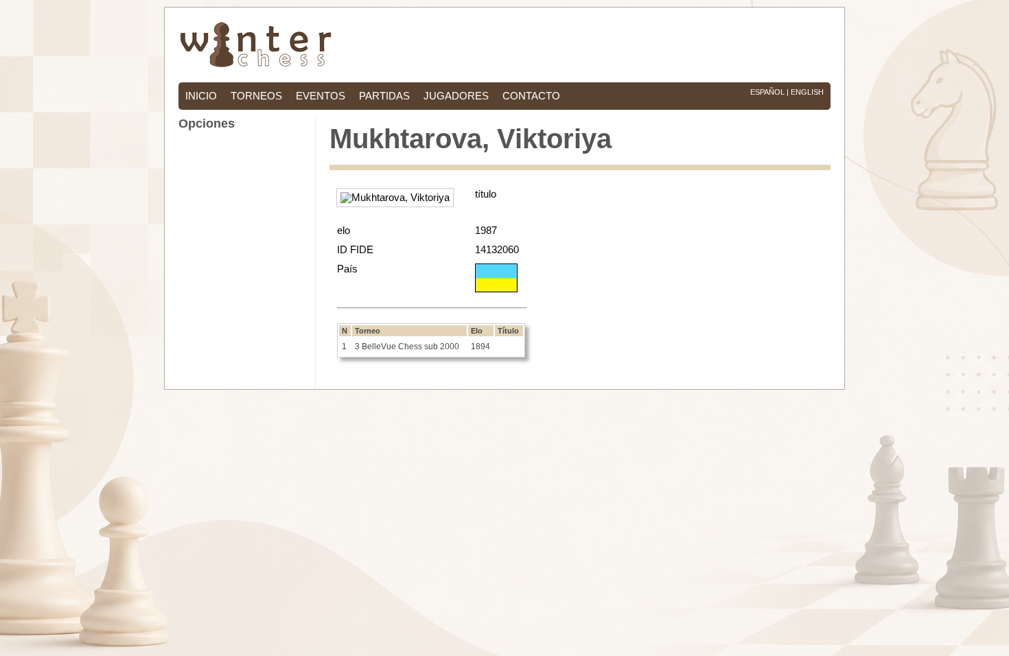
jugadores (456, 96)
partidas (384, 96)
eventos (320, 96)
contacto (531, 96)
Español (767, 92)
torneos (256, 96)
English (807, 92)
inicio (201, 96)
